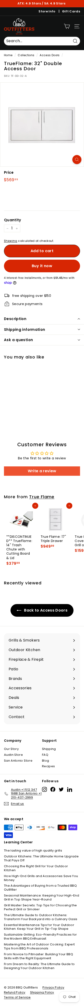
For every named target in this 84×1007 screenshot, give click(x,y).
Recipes (48, 766)
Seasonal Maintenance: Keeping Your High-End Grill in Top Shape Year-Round (41, 897)
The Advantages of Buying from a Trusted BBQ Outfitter (40, 887)
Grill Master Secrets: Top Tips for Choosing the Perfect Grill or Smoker (40, 907)
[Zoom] (76, 159)
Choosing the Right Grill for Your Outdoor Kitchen (36, 868)
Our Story (11, 749)
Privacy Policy (53, 987)
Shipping (10, 241)
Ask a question (18, 339)
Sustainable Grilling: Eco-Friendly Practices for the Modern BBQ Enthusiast (40, 936)
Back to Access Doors (45, 610)
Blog (45, 760)
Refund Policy (14, 992)
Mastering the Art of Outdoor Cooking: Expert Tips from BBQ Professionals (39, 946)
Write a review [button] (42, 471)
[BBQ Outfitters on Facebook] (52, 789)
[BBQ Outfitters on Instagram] (44, 789)
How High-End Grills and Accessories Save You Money (41, 878)
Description (15, 318)
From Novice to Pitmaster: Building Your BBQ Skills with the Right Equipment (38, 956)
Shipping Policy (42, 992)
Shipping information (24, 329)
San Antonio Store (18, 760)
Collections (26, 55)
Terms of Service (17, 997)
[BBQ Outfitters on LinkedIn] (69, 789)
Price (9, 172)
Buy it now (42, 266)
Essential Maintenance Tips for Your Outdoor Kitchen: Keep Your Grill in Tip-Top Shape (39, 927)
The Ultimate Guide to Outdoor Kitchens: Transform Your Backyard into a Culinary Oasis (40, 917)
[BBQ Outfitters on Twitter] (61, 789)
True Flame (41, 497)
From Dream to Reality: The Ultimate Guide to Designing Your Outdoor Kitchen (39, 966)
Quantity (12, 220)
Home (8, 55)
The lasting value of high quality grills (33, 850)
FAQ (45, 754)
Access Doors (50, 55)
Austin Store (13, 754)
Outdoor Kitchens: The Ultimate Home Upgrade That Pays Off (41, 858)
